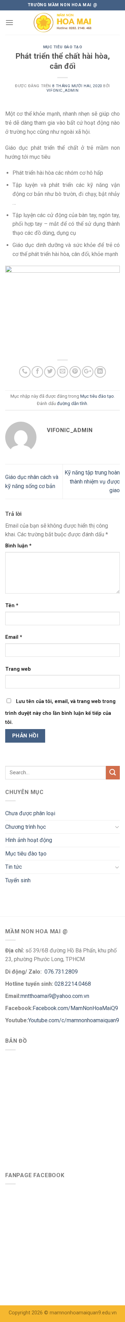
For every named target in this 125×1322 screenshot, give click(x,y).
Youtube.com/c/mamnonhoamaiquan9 (73, 1020)
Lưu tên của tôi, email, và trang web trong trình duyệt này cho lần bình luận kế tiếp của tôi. (60, 712)
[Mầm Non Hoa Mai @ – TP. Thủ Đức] (62, 23)
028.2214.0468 (73, 984)
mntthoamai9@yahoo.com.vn (55, 996)
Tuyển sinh (18, 880)
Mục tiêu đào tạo (62, 47)
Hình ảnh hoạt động (28, 840)
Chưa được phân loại (30, 813)
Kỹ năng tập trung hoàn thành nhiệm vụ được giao (92, 481)
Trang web (18, 669)
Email (13, 637)
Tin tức (13, 867)
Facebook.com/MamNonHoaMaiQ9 (75, 1008)
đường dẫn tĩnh (72, 403)
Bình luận (18, 546)
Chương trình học (25, 827)
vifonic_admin (62, 90)
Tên (11, 606)
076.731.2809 (60, 971)
